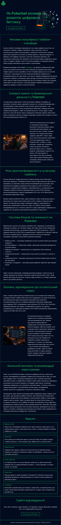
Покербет (29, 67)
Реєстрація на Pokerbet (30, 514)
